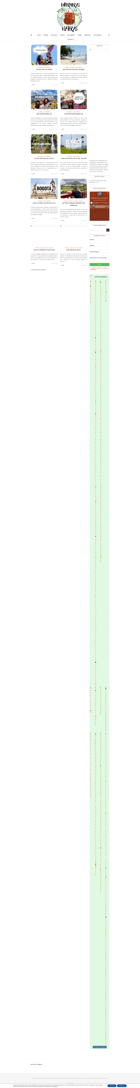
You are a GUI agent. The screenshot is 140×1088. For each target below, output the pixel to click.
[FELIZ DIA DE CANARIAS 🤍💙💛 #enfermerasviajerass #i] (105, 291)
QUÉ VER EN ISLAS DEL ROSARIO (74, 69)
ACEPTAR (112, 1085)
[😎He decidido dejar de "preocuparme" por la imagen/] (100, 421)
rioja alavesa (49, 248)
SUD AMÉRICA (71, 35)
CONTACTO (70, 39)
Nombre (92, 239)
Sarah (33, 84)
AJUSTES (55, 1086)
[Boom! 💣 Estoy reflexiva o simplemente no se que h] (95, 706)
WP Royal (105, 1078)
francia (81, 201)
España (46, 35)
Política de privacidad (76, 1078)
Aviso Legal (84, 1078)
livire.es (69, 1078)
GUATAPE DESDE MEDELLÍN (73, 114)
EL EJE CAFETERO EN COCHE (44, 158)
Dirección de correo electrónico (98, 257)
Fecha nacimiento (94, 251)
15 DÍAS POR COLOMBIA (44, 69)
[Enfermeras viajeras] (70, 18)
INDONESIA (87, 35)
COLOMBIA (40, 67)
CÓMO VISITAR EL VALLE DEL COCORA (73, 158)
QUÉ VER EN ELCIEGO (73, 250)
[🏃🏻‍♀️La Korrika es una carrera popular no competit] (105, 888)
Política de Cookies (92, 1078)
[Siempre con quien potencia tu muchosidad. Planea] (100, 700)
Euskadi (76, 201)
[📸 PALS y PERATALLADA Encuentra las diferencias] (105, 708)
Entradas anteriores (39, 269)
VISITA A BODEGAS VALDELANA (44, 250)
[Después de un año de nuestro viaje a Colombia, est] (95, 482)
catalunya (54, 35)
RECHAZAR (121, 1085)
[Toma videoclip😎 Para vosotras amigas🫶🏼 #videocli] (90, 292)
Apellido (92, 245)
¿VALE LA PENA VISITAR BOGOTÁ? (44, 203)
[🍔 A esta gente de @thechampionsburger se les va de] (95, 804)
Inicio (39, 35)
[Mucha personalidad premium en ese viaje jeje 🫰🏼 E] (90, 699)
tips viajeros (97, 35)
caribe (80, 35)
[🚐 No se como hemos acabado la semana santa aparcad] (100, 813)
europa (62, 35)
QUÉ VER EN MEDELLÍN (44, 114)
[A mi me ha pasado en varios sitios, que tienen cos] (90, 765)
